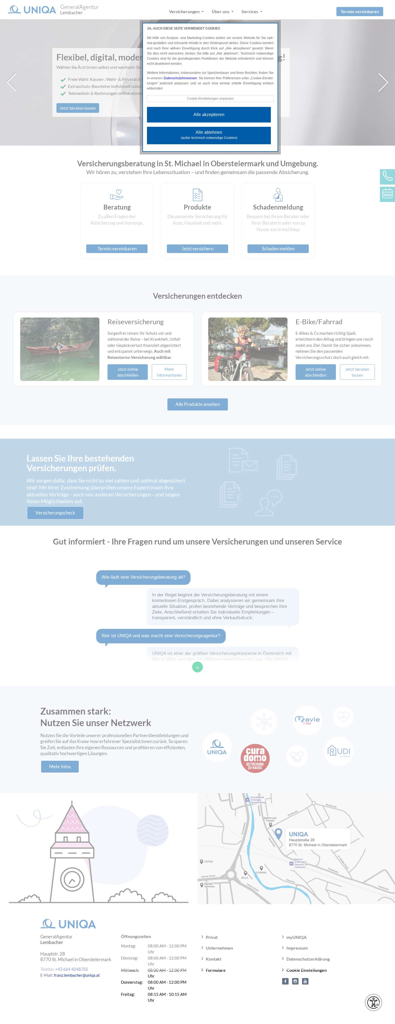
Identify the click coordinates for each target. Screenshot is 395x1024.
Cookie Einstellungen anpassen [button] (210, 98)
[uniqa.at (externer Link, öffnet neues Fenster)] (285, 980)
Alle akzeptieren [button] (208, 114)
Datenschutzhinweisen (180, 78)
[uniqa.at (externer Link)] (295, 980)
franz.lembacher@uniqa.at (77, 975)
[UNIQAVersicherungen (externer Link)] (305, 980)
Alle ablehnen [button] (209, 135)
